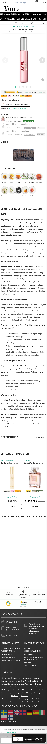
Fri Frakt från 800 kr (8, 594)
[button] (8, 603)
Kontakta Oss (11, 635)
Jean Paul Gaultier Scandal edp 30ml (19, 117)
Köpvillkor (28, 654)
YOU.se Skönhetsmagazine (32, 650)
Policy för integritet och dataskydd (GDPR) (34, 658)
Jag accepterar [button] (18, 739)
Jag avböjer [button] (28, 739)
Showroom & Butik (9, 657)
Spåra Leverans (12, 622)
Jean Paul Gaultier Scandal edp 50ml (19, 124)
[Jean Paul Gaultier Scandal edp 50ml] (3, 126)
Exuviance (24, 696)
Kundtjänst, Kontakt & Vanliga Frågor (10, 650)
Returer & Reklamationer (11, 660)
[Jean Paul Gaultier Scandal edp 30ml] (3, 119)
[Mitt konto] (44, 2)
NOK (14, 721)
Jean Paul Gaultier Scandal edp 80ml (19, 131)
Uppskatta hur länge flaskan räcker (15, 104)
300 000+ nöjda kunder (39, 594)
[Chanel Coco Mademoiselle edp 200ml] (35, 477)
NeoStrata (14, 696)
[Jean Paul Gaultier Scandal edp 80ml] (3, 133)
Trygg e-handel (30, 665)
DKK (9, 721)
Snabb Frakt (23, 594)
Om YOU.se (28, 662)
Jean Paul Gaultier (23, 27)
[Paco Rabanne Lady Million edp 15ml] (12, 477)
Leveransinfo (7, 654)
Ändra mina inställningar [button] (39, 739)
